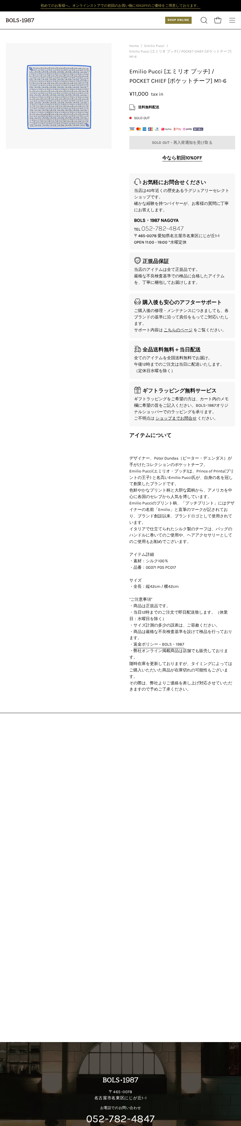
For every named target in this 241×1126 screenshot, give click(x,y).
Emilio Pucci (154, 46)
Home (134, 46)
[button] (203, 20)
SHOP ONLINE (178, 20)
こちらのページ (178, 329)
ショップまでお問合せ (176, 418)
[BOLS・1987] (20, 20)
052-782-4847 (162, 228)
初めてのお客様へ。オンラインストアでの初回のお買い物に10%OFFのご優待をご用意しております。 (120, 6)
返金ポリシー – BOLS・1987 (158, 644)
